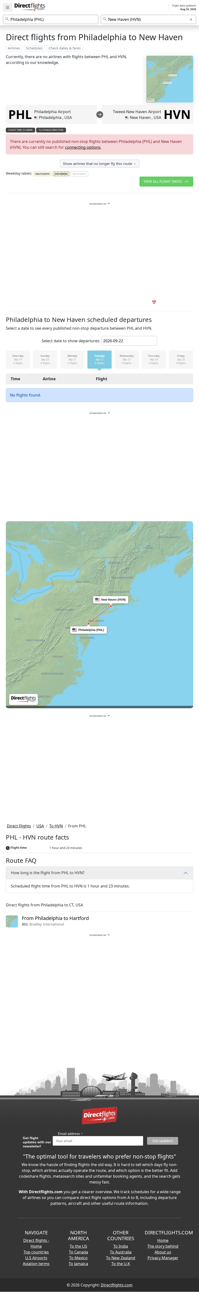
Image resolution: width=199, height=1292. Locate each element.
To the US (78, 1246)
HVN (177, 114)
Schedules (34, 48)
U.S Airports (36, 1258)
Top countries (36, 1252)
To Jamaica (78, 1263)
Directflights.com (117, 1285)
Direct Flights (19, 826)
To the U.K (120, 1263)
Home (162, 1240)
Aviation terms (36, 1263)
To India (120, 1246)
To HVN (56, 826)
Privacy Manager (163, 1258)
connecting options (83, 147)
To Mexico (78, 1258)
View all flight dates (163, 181)
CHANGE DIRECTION (52, 130)
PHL (20, 114)
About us (163, 1252)
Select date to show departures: (71, 340)
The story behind (162, 1246)
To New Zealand (120, 1258)
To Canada (78, 1252)
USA (40, 826)
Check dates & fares (65, 48)
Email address (70, 1133)
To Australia (121, 1252)
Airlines (14, 48)
